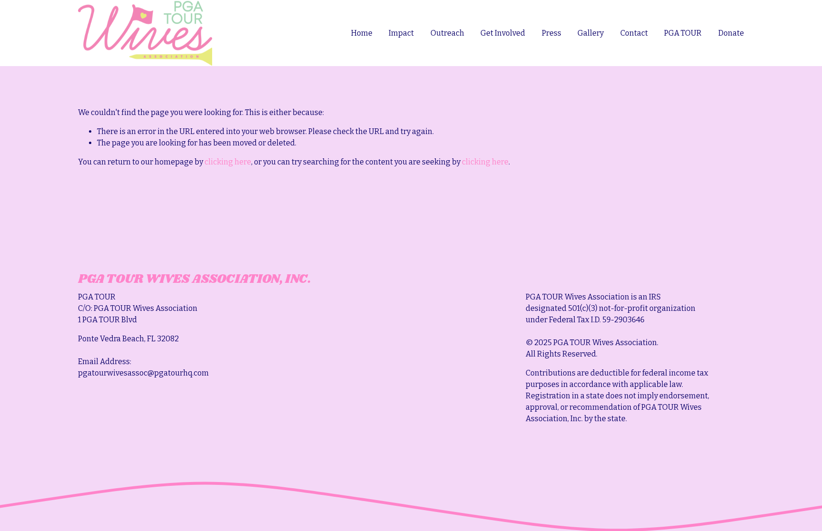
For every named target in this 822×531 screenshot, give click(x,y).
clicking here (228, 161)
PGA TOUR (683, 33)
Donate (731, 33)
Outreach (447, 33)
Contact (634, 33)
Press (551, 33)
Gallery (590, 33)
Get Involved (502, 33)
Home (361, 33)
